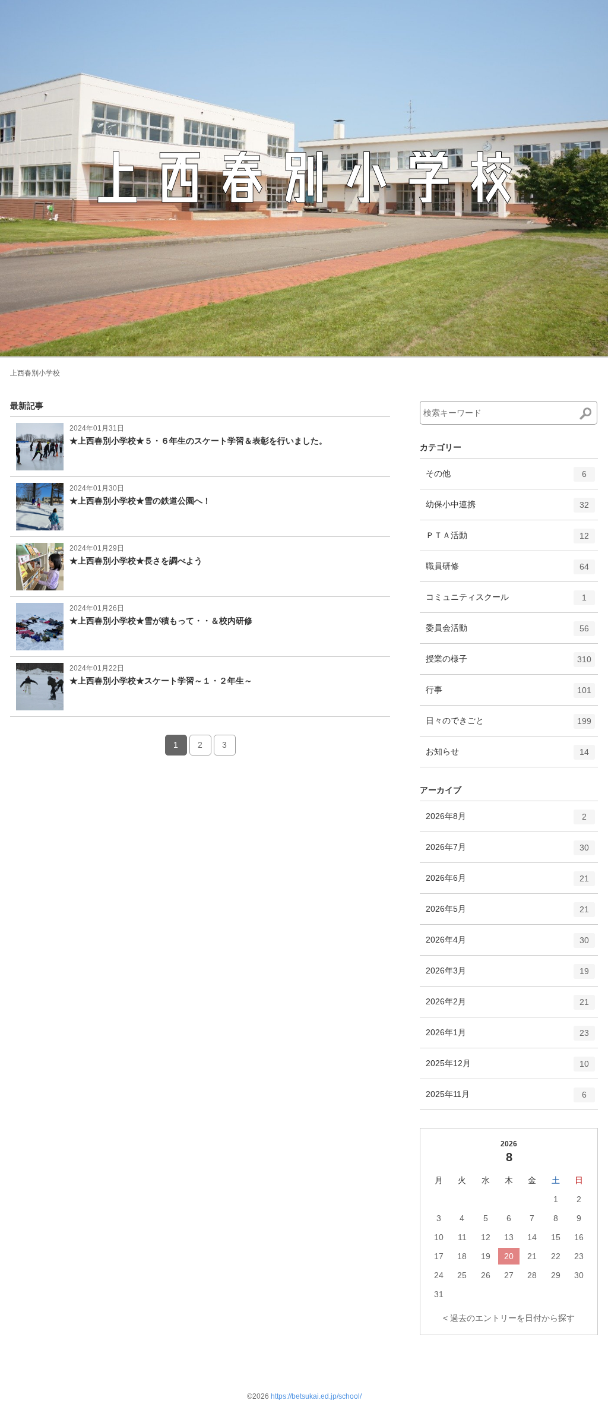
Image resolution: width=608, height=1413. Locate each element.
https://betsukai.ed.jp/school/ (316, 1396)
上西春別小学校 (35, 373)
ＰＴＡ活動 (507, 540)
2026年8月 (506, 821)
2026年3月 (507, 975)
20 (509, 1256)
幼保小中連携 (507, 509)
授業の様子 (508, 663)
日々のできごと (508, 725)
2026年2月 (507, 1006)
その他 (506, 478)
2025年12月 (507, 1068)
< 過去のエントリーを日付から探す (509, 1318)
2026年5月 (507, 913)
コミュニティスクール (506, 602)
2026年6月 (507, 883)
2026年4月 (507, 944)
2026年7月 (507, 852)
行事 (508, 694)
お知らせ (507, 756)
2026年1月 (507, 1037)
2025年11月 (506, 1099)
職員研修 (507, 571)
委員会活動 (507, 632)
